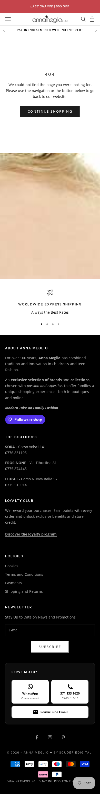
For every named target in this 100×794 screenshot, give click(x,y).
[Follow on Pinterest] (63, 737)
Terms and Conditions (24, 574)
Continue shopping (50, 111)
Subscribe (50, 646)
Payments (13, 582)
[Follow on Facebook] (36, 737)
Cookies (11, 565)
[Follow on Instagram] (50, 737)
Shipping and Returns (24, 591)
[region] (50, 302)
